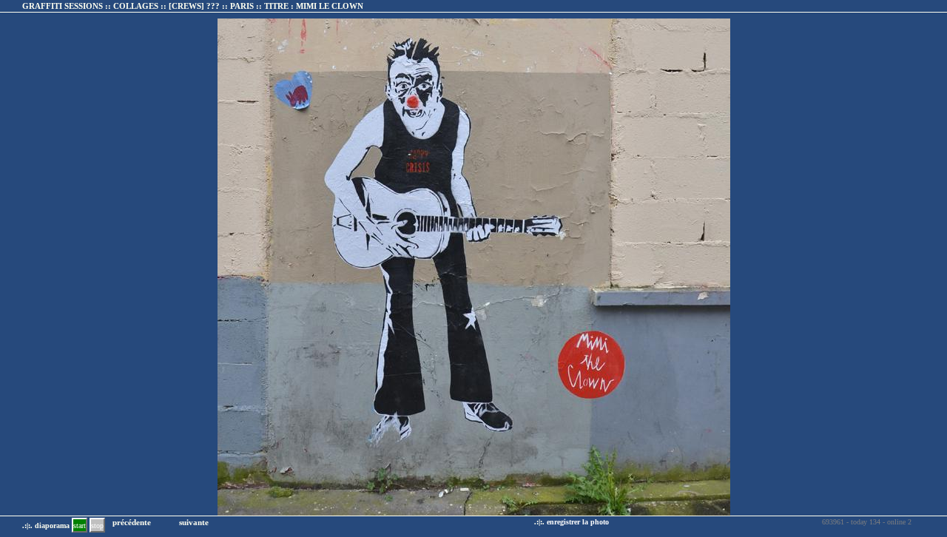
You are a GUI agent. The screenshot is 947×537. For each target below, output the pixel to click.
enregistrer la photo (578, 522)
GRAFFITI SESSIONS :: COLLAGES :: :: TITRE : (192, 5)
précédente (131, 522)
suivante (194, 522)
